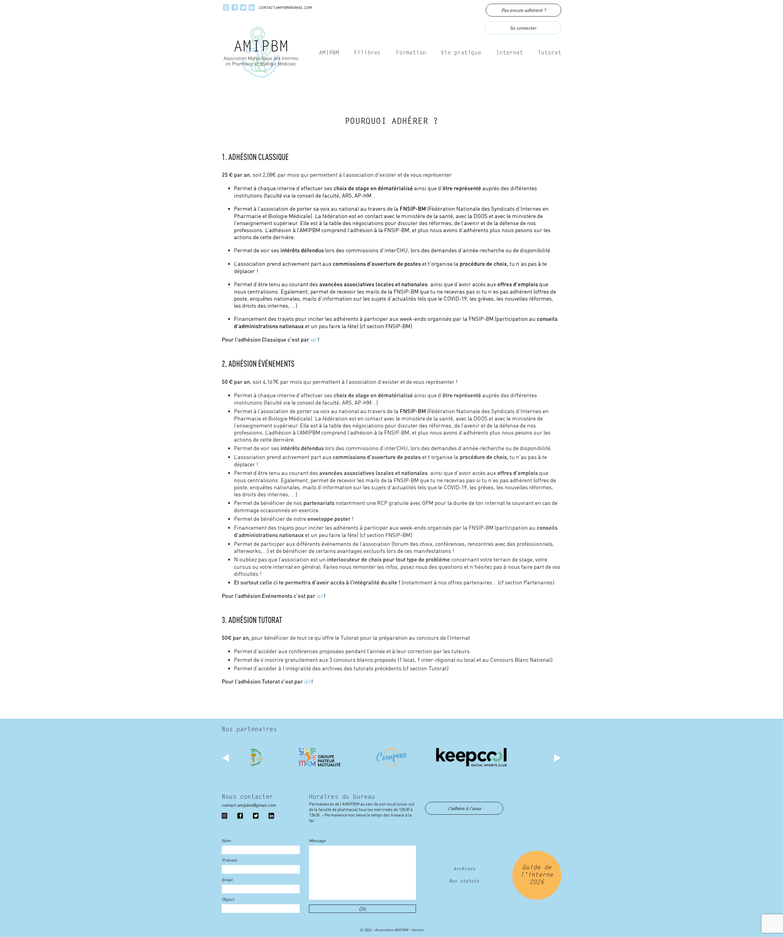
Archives (464, 869)
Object (228, 899)
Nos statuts (464, 881)
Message (317, 840)
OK (362, 908)
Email (227, 879)
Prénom (229, 860)
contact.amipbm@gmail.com (285, 7)
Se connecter (523, 28)
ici (313, 339)
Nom (226, 840)
